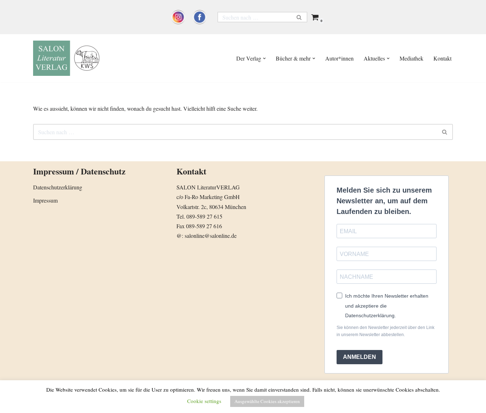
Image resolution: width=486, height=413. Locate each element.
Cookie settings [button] (204, 400)
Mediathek (411, 58)
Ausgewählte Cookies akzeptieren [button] (267, 401)
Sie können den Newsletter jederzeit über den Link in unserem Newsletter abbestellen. (385, 331)
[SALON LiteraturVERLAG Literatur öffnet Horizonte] (68, 58)
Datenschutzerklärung (57, 187)
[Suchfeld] (299, 17)
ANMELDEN (359, 357)
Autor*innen (339, 58)
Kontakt (442, 58)
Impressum (45, 200)
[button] (264, 58)
